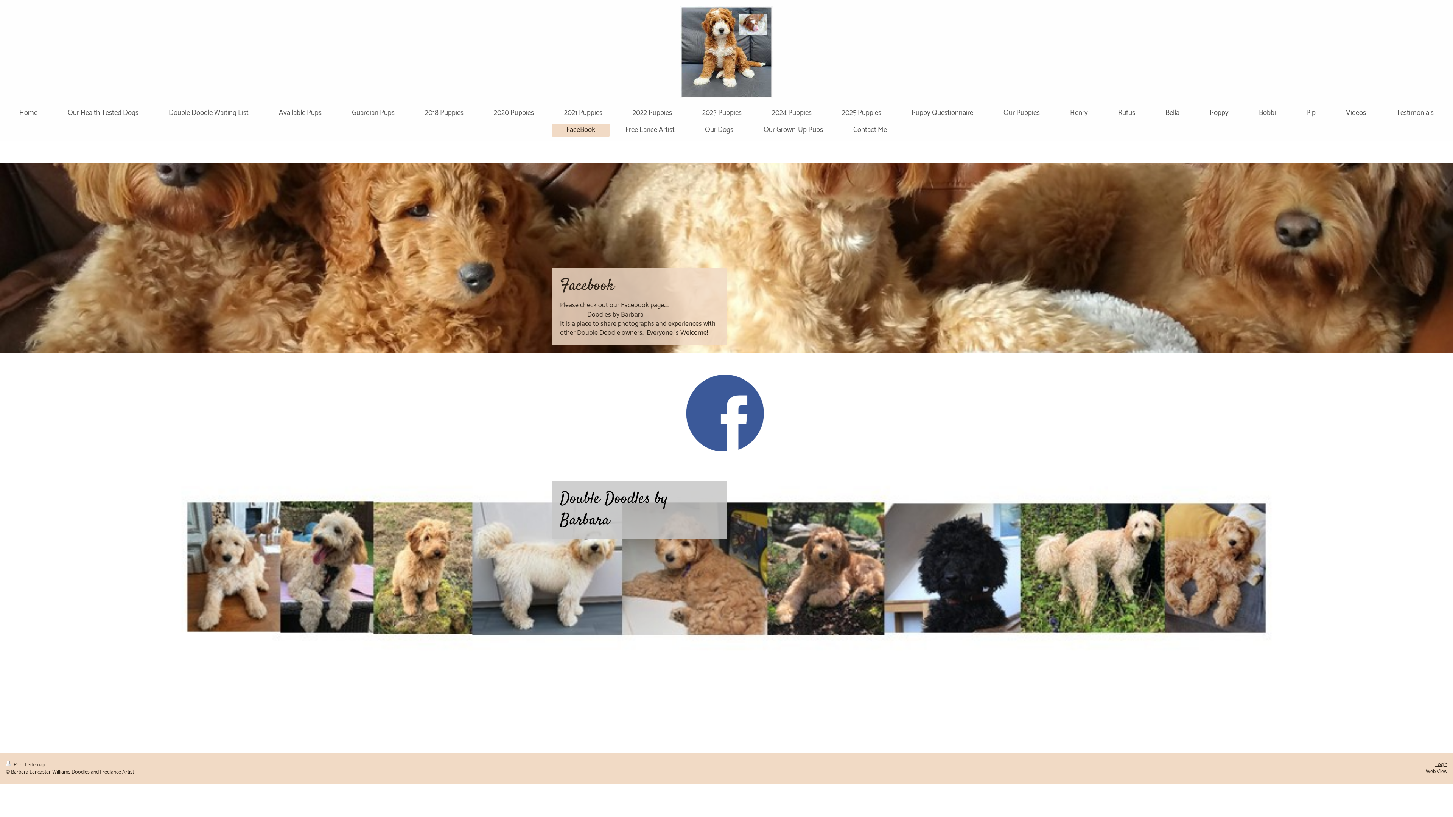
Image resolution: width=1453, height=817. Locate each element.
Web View (1436, 771)
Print (18, 765)
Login (1441, 764)
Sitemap (36, 765)
